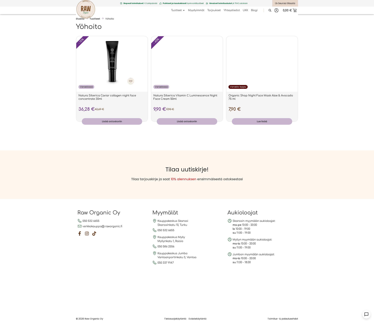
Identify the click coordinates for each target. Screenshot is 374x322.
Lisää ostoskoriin (112, 121)
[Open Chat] (366, 314)
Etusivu (80, 18)
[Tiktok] (94, 233)
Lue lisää (262, 121)
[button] (178, 10)
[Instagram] (87, 233)
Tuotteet (95, 18)
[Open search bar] (270, 10)
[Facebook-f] (79, 233)
